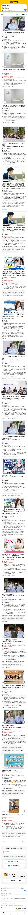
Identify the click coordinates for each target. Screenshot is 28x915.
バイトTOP (3, 898)
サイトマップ (12, 903)
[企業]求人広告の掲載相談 (18, 905)
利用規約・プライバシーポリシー (7, 905)
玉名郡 (12, 898)
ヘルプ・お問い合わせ (5, 903)
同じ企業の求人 (5, 125)
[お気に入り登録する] (24, 28)
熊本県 (8, 898)
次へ (23, 841)
